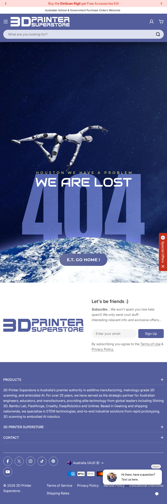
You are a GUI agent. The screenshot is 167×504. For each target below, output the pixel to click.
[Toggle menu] (5, 21)
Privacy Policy (88, 485)
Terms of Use (150, 344)
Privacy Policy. (103, 349)
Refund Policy (114, 485)
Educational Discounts (146, 485)
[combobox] (83, 34)
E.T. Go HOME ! (83, 259)
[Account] (151, 21)
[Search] (158, 34)
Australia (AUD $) (86, 463)
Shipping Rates (58, 493)
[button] (5, 3)
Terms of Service (59, 485)
